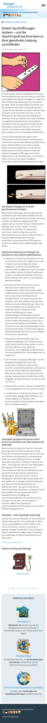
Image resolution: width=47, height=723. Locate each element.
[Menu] (43, 5)
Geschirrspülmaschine (13, 542)
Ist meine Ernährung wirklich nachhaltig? (23, 687)
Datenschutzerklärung (10, 717)
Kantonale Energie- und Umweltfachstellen (18, 709)
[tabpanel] (23, 567)
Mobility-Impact (23, 655)
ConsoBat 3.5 (23, 621)
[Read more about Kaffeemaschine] (22, 562)
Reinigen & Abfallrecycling (15, 22)
